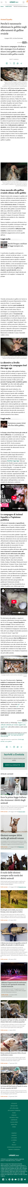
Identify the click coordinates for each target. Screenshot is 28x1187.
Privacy (14, 1145)
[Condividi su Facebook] (7, 63)
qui (19, 704)
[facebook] (3, 1179)
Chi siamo (14, 1138)
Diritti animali (14, 59)
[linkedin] (22, 1179)
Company (14, 1133)
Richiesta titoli (14, 1117)
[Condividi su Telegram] (21, 63)
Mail (14, 1142)
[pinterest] (9, 1179)
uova (6, 741)
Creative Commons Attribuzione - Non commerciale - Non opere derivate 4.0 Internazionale (13, 735)
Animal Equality (6, 19)
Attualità (14, 1103)
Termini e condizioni (14, 1149)
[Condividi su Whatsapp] (18, 63)
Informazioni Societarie (14, 1147)
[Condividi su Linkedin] (14, 63)
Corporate (14, 1120)
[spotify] (12, 1179)
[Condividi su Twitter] (10, 63)
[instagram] (18, 1179)
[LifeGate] (14, 2)
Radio (14, 1113)
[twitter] (6, 1179)
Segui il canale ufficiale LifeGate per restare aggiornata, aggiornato (14, 725)
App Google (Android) (14, 1110)
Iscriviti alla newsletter (12, 765)
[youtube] (15, 1179)
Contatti (14, 1135)
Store (7, 2)
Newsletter (14, 1106)
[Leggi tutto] (26, 773)
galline (10, 741)
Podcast (14, 1115)
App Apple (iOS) (14, 1108)
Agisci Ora (14, 1124)
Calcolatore (14, 1122)
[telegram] (25, 1179)
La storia (14, 1140)
